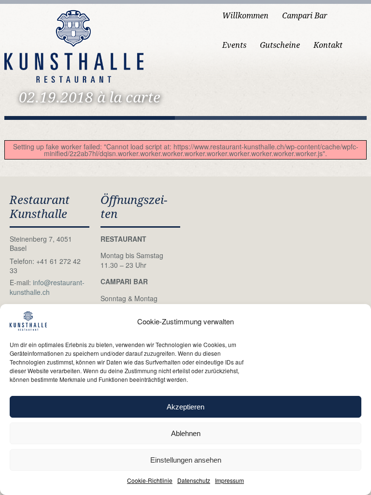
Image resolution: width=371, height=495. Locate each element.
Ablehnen (185, 433)
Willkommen (245, 15)
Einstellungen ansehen (185, 460)
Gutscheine (280, 45)
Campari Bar (304, 15)
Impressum (229, 480)
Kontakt (328, 45)
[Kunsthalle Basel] (73, 45)
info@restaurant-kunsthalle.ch (47, 287)
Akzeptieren (185, 407)
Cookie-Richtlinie (149, 480)
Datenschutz (193, 480)
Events (234, 45)
